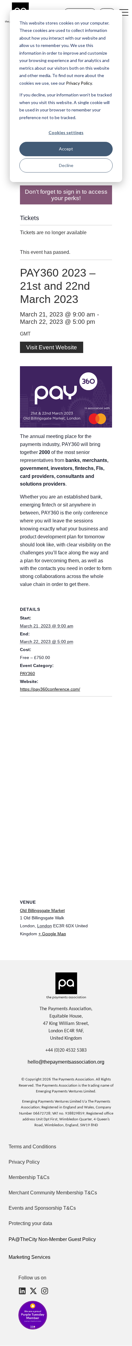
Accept (66, 148)
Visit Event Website (51, 347)
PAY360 (27, 673)
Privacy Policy (78, 83)
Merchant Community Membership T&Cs (53, 1192)
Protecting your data (30, 1223)
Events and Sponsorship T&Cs (42, 1208)
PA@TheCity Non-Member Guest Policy (52, 1239)
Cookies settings (66, 132)
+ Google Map (52, 933)
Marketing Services (29, 1257)
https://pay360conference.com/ (50, 689)
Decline (66, 165)
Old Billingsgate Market (42, 910)
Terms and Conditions (32, 1146)
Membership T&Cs (29, 1177)
